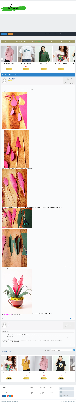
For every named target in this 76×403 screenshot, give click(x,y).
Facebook (52, 389)
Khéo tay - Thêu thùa (48, 41)
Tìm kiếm (55, 33)
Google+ (51, 392)
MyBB (7, 401)
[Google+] (8, 395)
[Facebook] (3, 395)
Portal (46, 33)
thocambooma (11, 322)
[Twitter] (10, 395)
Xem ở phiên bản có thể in (6, 351)
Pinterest (51, 395)
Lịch (69, 33)
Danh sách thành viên (63, 33)
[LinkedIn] (5, 395)
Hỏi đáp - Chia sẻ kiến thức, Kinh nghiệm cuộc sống (25, 41)
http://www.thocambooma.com (21, 336)
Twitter (51, 391)
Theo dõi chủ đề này (5, 349)
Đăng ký (10, 33)
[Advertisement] (38, 23)
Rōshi (69, 401)
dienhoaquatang (12, 78)
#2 (73, 331)
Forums (50, 33)
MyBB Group (15, 401)
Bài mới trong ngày (7, 36)
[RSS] (12, 395)
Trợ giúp (73, 33)
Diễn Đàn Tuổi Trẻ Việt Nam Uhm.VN (8, 41)
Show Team (42, 395)
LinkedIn (51, 393)
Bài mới (2, 36)
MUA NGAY (9, 69)
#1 (73, 86)
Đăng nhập (4, 33)
